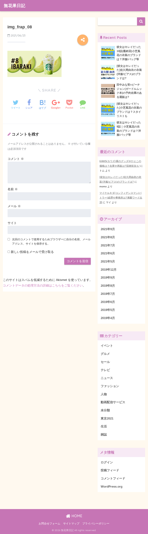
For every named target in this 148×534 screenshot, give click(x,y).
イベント (107, 345)
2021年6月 (108, 253)
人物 (104, 394)
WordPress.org (111, 486)
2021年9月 (108, 229)
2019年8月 (108, 285)
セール (105, 362)
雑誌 (104, 434)
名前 (13, 189)
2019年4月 (108, 318)
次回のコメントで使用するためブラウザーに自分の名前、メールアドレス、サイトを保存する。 (51, 241)
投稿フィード (110, 470)
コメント (16, 159)
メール (14, 206)
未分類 (105, 410)
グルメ (105, 354)
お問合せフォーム (49, 523)
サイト (12, 223)
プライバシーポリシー (95, 523)
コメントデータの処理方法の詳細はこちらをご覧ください (43, 285)
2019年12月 (109, 269)
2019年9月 (108, 277)
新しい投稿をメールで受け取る (32, 252)
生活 (104, 426)
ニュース (107, 378)
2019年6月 (108, 302)
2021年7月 (108, 245)
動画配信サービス (113, 402)
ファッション (110, 386)
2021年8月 (108, 237)
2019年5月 (108, 310)
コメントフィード (113, 478)
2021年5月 (108, 261)
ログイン (107, 462)
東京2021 (107, 418)
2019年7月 (108, 294)
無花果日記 (14, 5)
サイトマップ (71, 523)
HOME (76, 516)
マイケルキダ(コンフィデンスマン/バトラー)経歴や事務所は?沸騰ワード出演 (120, 197)
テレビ (105, 370)
